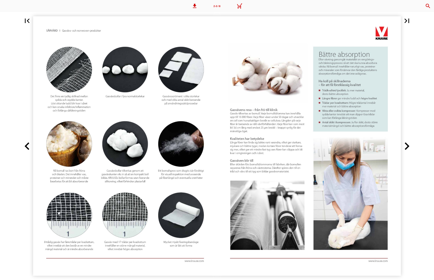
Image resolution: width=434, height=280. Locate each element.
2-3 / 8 (217, 6)
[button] (195, 6)
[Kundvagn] (239, 6)
